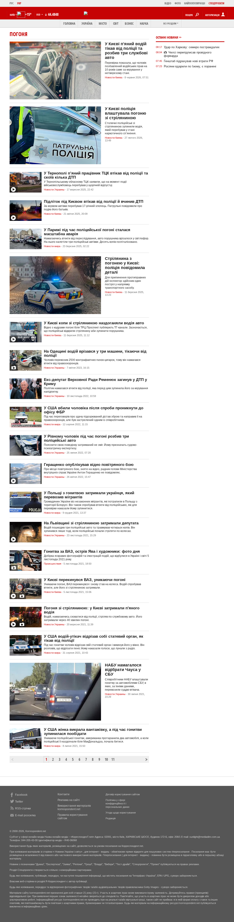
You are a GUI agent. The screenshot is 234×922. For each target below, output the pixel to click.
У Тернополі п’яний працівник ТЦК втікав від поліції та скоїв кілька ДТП (96, 175)
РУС (12, 3)
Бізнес (129, 23)
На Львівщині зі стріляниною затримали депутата (91, 523)
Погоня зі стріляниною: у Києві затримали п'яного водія (91, 610)
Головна (69, 23)
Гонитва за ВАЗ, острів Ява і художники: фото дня (92, 551)
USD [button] (38, 14)
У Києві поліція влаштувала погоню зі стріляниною (125, 113)
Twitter (19, 801)
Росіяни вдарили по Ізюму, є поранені (190, 66)
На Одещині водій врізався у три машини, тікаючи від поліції (95, 353)
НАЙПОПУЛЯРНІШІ (194, 3)
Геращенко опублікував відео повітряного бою (89, 464)
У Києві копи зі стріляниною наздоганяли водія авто (94, 323)
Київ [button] (12, 14)
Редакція (111, 818)
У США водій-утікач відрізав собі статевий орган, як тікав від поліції (93, 638)
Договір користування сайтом (123, 794)
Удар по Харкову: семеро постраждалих (192, 47)
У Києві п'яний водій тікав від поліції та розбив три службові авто (126, 51)
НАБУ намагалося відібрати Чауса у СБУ (123, 669)
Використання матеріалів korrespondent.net (74, 807)
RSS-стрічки (23, 808)
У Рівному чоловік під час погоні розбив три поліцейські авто (86, 438)
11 (112, 759)
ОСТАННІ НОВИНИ (167, 37)
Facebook (21, 794)
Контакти (63, 794)
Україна (87, 23)
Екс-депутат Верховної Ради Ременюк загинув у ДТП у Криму (95, 382)
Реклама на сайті (69, 800)
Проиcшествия (52, 563)
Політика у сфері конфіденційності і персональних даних (118, 803)
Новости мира (52, 246)
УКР (19, 3)
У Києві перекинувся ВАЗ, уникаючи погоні (84, 580)
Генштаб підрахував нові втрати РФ (188, 61)
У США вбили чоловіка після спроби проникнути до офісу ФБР (93, 410)
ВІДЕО (168, 3)
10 (106, 759)
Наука (144, 23)
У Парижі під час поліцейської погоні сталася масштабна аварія (87, 232)
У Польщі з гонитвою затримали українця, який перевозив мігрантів (89, 495)
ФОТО (178, 3)
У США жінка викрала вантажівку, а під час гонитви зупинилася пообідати (93, 731)
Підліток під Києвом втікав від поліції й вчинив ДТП (93, 201)
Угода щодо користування (121, 812)
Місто (103, 23)
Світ (115, 23)
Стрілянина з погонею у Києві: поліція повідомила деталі (125, 265)
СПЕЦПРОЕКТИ (216, 3)
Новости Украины (54, 189)
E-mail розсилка (25, 815)
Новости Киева (113, 77)
